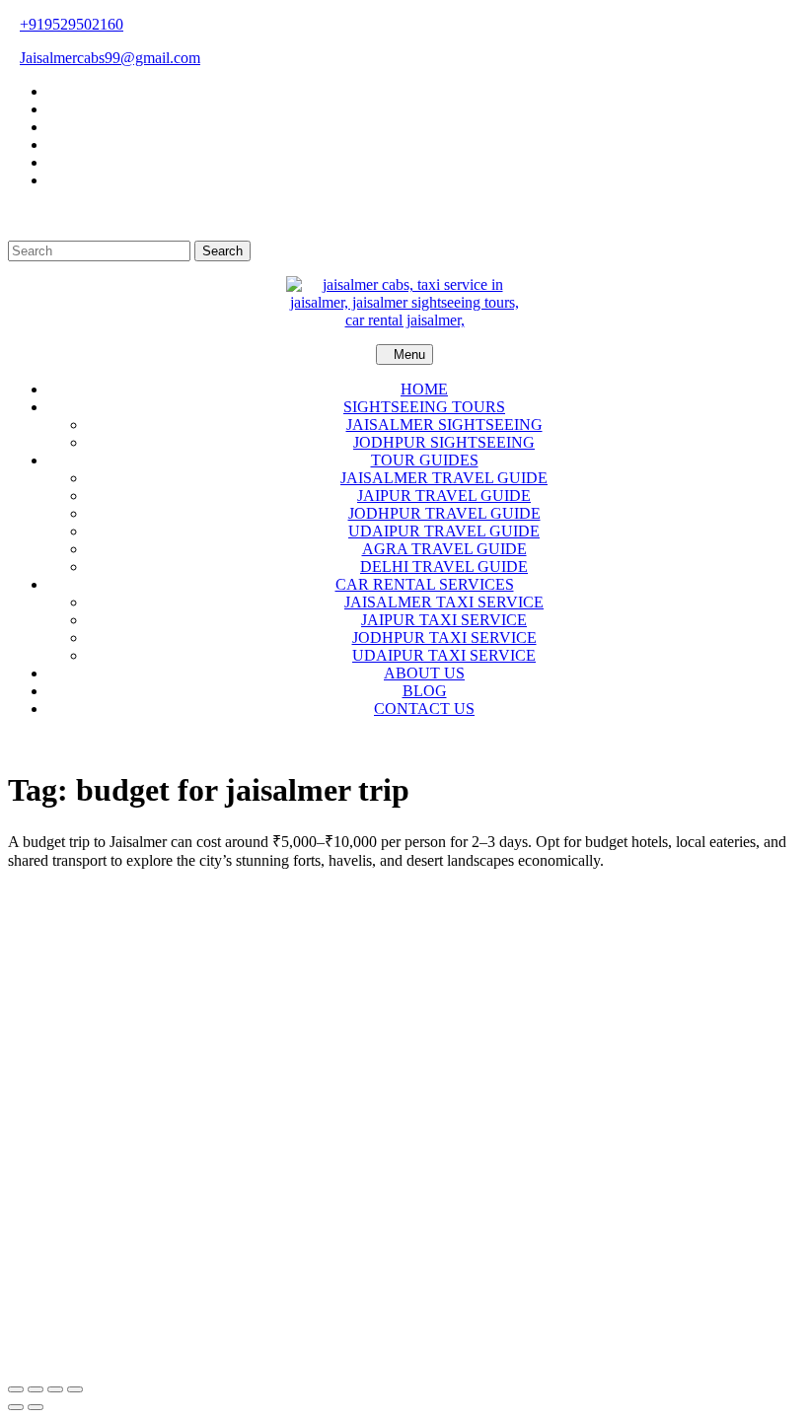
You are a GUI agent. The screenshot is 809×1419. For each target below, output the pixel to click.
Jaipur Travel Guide (444, 495)
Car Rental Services (424, 584)
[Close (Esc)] (75, 1389)
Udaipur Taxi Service (444, 655)
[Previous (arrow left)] (16, 1407)
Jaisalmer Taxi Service (444, 602)
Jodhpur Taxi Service (444, 637)
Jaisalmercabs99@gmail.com (110, 57)
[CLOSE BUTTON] (404, 742)
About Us (424, 673)
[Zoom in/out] (16, 1389)
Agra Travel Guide (444, 548)
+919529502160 (71, 24)
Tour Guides (424, 460)
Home (424, 389)
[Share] (55, 1389)
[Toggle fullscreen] (35, 1389)
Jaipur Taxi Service (444, 619)
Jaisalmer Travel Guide (444, 477)
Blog (425, 690)
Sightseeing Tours (424, 406)
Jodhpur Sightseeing (444, 442)
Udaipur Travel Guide (444, 531)
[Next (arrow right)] (35, 1407)
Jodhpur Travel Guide (444, 513)
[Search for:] (101, 250)
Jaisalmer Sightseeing (444, 424)
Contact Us (424, 708)
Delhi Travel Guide (444, 566)
